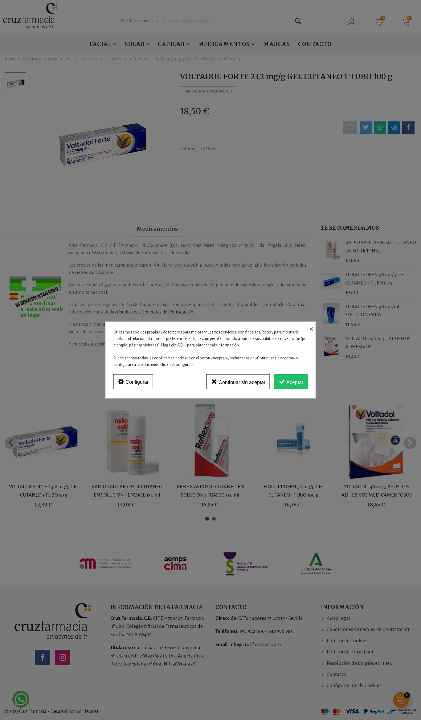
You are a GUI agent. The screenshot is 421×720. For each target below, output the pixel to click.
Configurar (136, 382)
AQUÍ (181, 345)
